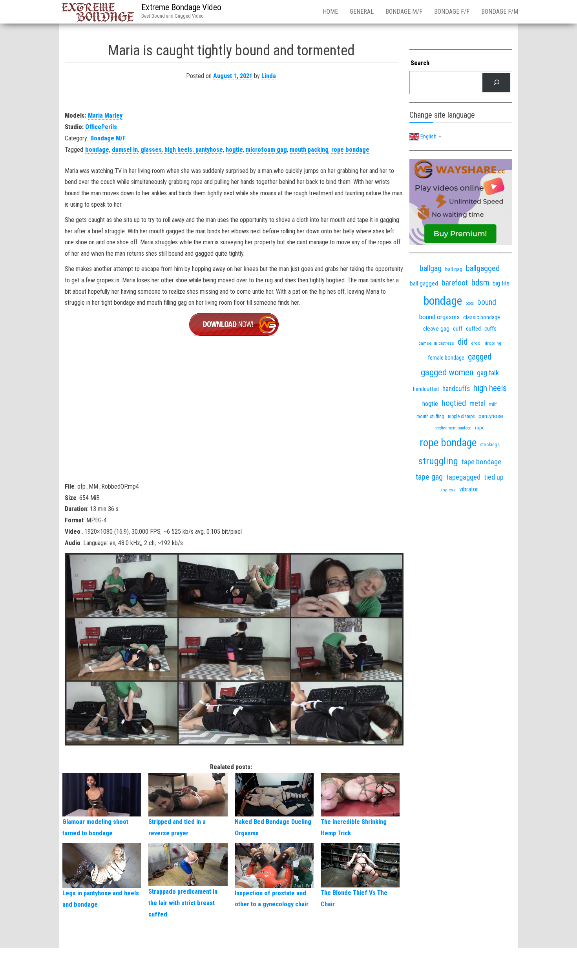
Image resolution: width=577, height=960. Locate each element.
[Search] (496, 82)
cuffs (490, 328)
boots (470, 303)
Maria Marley (105, 115)
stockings (490, 444)
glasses (151, 149)
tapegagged (463, 477)
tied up (494, 477)
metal (477, 403)
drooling (493, 343)
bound (486, 302)
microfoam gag (266, 149)
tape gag (429, 477)
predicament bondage (453, 428)
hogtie (234, 149)
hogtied (454, 403)
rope (480, 427)
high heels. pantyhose (193, 149)
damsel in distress (436, 343)
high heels (490, 388)
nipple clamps (461, 416)
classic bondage (481, 317)
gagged (479, 357)
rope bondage (350, 149)
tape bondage (481, 462)
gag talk (488, 373)
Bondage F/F (451, 11)
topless (448, 490)
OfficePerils (101, 127)
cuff (457, 328)
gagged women (447, 372)
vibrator (468, 489)
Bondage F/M (499, 11)
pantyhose (490, 416)
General (362, 11)
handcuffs (456, 389)
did (462, 342)
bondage (97, 149)
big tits (501, 283)
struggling (438, 461)
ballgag (431, 268)
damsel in (125, 149)
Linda (268, 76)
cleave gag (436, 328)
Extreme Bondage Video (181, 7)
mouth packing (309, 149)
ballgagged (483, 268)
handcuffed (426, 389)
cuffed (473, 328)
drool (476, 343)
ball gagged (424, 283)
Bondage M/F (403, 11)
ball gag (453, 269)
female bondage (446, 357)
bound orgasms (439, 317)
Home (330, 11)
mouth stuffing (430, 416)
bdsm (480, 282)
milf (493, 404)
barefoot (455, 282)
